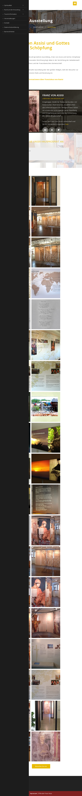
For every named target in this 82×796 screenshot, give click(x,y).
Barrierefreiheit (9, 32)
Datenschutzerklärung (11, 27)
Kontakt (6, 23)
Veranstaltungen (9, 18)
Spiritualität (8, 5)
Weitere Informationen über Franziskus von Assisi (41, 79)
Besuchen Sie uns (41, 766)
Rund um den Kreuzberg (12, 10)
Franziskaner (47, 106)
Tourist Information (10, 14)
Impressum (33, 793)
